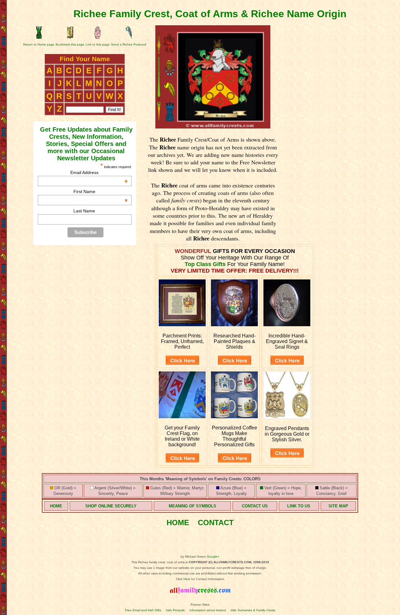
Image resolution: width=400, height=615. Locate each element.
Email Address (99, 172)
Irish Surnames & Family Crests (253, 610)
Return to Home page (38, 44)
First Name (100, 191)
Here (186, 579)
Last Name (84, 210)
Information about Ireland (207, 610)
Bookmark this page (70, 44)
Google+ (213, 556)
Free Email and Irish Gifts (143, 610)
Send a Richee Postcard (128, 44)
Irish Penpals (175, 610)
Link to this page (98, 44)
